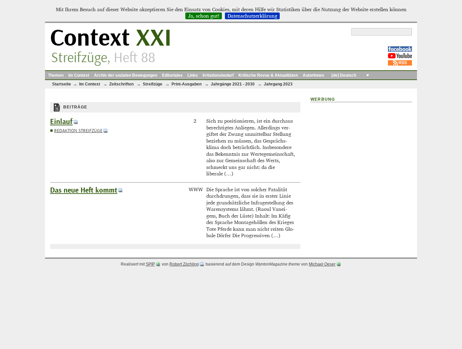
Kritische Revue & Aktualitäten (268, 75)
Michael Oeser (322, 264)
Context (110, 38)
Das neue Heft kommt (83, 190)
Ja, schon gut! (204, 16)
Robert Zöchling (184, 264)
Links (192, 75)
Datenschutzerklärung (252, 16)
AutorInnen (313, 75)
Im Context (78, 75)
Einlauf (61, 122)
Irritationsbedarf (218, 75)
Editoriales (172, 75)
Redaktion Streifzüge (78, 130)
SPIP (150, 264)
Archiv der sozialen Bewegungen (125, 75)
